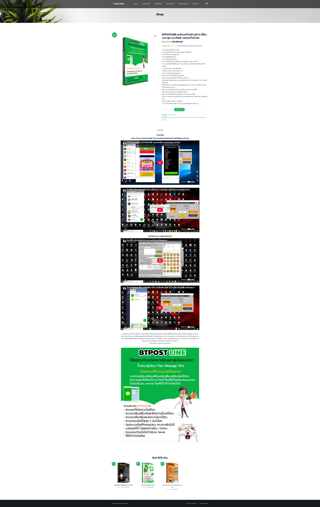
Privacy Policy (204, 503)
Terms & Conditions (191, 503)
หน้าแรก (135, 4)
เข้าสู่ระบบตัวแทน (183, 4)
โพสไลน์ (164, 120)
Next (201, 394)
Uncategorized (171, 115)
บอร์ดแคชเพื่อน (190, 117)
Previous (118, 394)
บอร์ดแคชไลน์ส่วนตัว (200, 117)
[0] (206, 4)
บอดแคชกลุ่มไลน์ (172, 117)
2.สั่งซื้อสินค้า (158, 4)
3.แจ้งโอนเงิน (170, 4)
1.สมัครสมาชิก (146, 4)
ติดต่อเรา (195, 4)
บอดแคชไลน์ (181, 117)
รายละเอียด (160, 130)
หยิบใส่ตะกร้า (179, 109)
